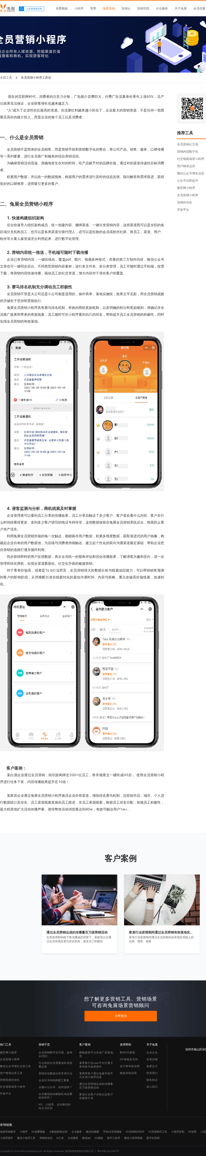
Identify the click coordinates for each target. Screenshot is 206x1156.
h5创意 (192, 1132)
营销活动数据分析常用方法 (55, 1073)
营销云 (126, 8)
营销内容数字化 (187, 151)
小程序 (78, 8)
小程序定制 (177, 1132)
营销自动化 (184, 202)
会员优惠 (199, 8)
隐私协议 (152, 1080)
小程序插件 (6, 1138)
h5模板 (99, 1138)
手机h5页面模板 (112, 1132)
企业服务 (162, 8)
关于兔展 (181, 8)
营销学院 (143, 8)
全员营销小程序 (187, 195)
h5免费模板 (38, 1132)
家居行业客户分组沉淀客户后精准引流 (96, 1096)
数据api (86, 1138)
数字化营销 (153, 1138)
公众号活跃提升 (187, 180)
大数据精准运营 (58, 1132)
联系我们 (152, 1073)
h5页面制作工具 (157, 1132)
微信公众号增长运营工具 (15, 1066)
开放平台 (183, 209)
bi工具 (60, 1138)
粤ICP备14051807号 (108, 1151)
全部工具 (6, 77)
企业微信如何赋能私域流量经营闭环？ (55, 1096)
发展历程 (152, 1059)
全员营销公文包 (187, 144)
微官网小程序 (186, 188)
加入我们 (152, 1087)
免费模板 (62, 8)
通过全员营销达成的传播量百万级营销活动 (96, 1086)
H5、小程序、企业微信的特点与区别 (55, 1106)
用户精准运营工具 (11, 1073)
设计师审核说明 (130, 1066)
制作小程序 (113, 1138)
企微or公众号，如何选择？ (55, 1087)
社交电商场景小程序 (190, 158)
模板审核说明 (128, 1073)
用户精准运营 (186, 166)
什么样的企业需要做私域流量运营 (55, 1065)
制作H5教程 (127, 1052)
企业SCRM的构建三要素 (54, 1080)
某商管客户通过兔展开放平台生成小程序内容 (96, 1075)
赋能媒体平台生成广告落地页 (96, 1054)
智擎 (93, 8)
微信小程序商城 (133, 1138)
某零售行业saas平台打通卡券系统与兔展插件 (96, 1065)
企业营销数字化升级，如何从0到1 (55, 1054)
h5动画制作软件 (135, 1132)
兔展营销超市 (8, 1132)
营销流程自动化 (10, 1080)
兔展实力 (152, 1066)
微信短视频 (92, 1132)
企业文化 (152, 1052)
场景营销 (109, 8)
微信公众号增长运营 (190, 173)
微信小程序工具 (26, 1138)
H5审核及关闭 (129, 1059)
